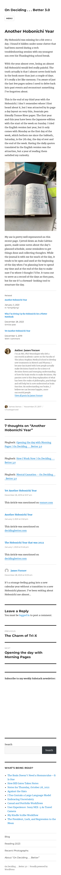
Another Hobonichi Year (16, 300)
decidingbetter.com (16, 530)
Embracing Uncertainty (21, 799)
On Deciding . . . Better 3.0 (27, 10)
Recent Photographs (16, 850)
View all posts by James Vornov (29, 395)
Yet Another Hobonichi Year (17, 331)
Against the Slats (17, 791)
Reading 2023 (12, 843)
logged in (24, 615)
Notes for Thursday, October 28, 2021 (28, 787)
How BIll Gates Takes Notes (23, 783)
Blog (7, 836)
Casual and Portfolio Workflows (25, 803)
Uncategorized (11, 409)
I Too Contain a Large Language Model (29, 795)
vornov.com (46, 502)
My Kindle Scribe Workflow (23, 815)
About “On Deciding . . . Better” (22, 857)
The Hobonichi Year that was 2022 (24, 542)
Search (8, 744)
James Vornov (15, 406)
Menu (9, 18)
